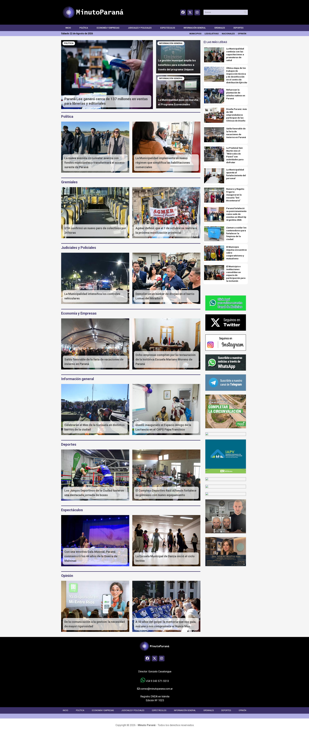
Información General (195, 28)
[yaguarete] (225, 493)
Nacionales (228, 34)
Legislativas (212, 34)
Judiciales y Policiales (140, 28)
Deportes (238, 28)
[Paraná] (225, 411)
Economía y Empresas (108, 28)
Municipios (195, 34)
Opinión (242, 34)
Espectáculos (167, 28)
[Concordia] (225, 486)
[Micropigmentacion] (225, 516)
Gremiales (219, 28)
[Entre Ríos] (225, 433)
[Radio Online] (225, 478)
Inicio (68, 28)
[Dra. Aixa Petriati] (225, 551)
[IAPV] (225, 456)
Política (84, 28)
